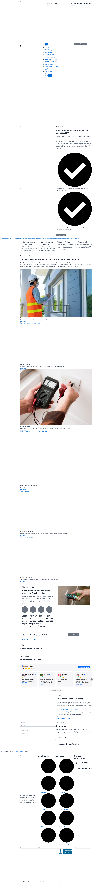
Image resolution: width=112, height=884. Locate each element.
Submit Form (38, 741)
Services (47, 49)
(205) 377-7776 (28, 639)
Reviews (47, 69)
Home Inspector (48, 52)
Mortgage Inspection (50, 57)
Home (46, 45)
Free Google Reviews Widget (56, 690)
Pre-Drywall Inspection (50, 56)
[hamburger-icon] (46, 44)
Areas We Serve (48, 71)
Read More (23, 321)
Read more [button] (24, 682)
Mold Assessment (49, 62)
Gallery (46, 68)
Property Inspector (49, 54)
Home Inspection (49, 50)
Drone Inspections (49, 64)
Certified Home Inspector (51, 61)
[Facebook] (31, 43)
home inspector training (18, 751)
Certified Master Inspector (51, 59)
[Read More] (56, 293)
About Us (47, 47)
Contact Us (47, 73)
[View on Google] (23, 675)
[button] (20, 679)
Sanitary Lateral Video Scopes (52, 66)
